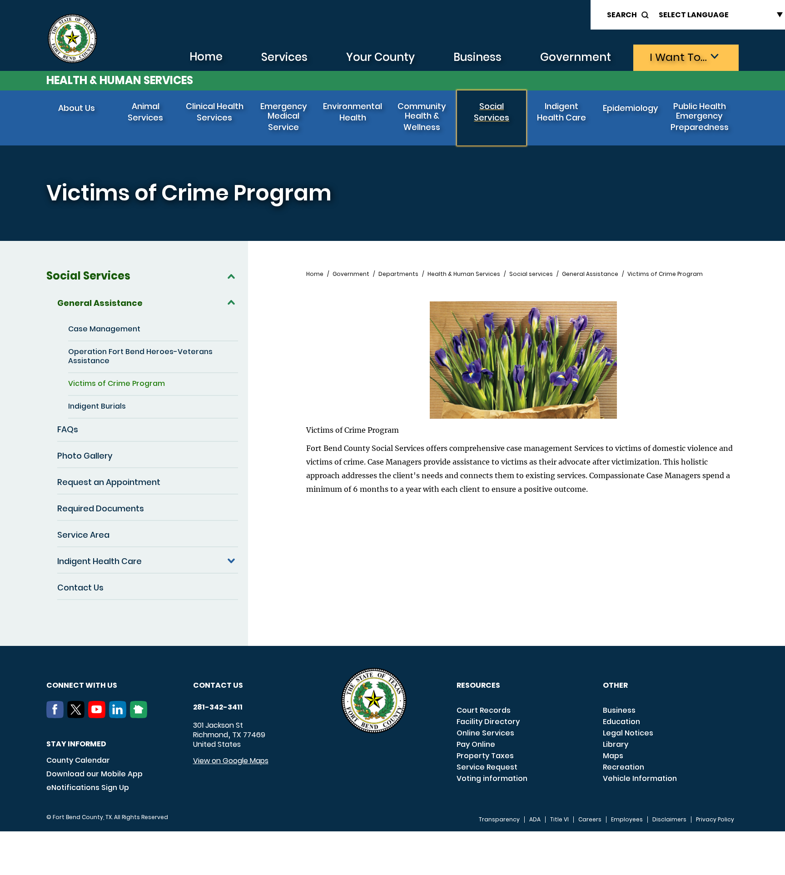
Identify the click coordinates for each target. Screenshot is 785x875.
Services (284, 57)
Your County (380, 57)
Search (622, 15)
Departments (398, 274)
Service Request (487, 767)
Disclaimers (669, 819)
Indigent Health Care (561, 111)
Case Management (104, 329)
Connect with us (81, 685)
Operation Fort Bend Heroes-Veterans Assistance (140, 356)
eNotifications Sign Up (87, 787)
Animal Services (145, 111)
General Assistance (100, 303)
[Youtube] (98, 715)
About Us (76, 108)
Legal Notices (628, 733)
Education (621, 721)
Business (477, 57)
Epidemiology (630, 108)
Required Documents (100, 508)
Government (575, 57)
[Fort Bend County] (72, 39)
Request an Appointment (108, 482)
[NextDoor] (140, 715)
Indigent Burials (97, 406)
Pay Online (476, 744)
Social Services (491, 111)
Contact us (218, 685)
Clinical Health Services (214, 111)
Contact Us (80, 587)
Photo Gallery (85, 455)
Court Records (484, 710)
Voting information (492, 778)
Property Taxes (485, 755)
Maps (613, 755)
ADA (535, 819)
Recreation (623, 767)
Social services (531, 274)
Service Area (83, 534)
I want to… (678, 57)
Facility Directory (488, 721)
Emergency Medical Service (283, 116)
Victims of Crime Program (116, 383)
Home (206, 56)
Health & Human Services (119, 80)
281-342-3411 (218, 707)
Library (615, 744)
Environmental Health (352, 111)
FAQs (67, 429)
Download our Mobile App (94, 774)
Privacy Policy (715, 819)
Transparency (499, 819)
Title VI (559, 819)
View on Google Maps (230, 760)
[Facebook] (56, 715)
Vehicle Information (640, 778)
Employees (627, 819)
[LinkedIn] (119, 715)
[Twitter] (77, 715)
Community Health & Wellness (421, 116)
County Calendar (78, 760)
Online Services (485, 733)
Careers (589, 819)
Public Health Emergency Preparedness (700, 116)
